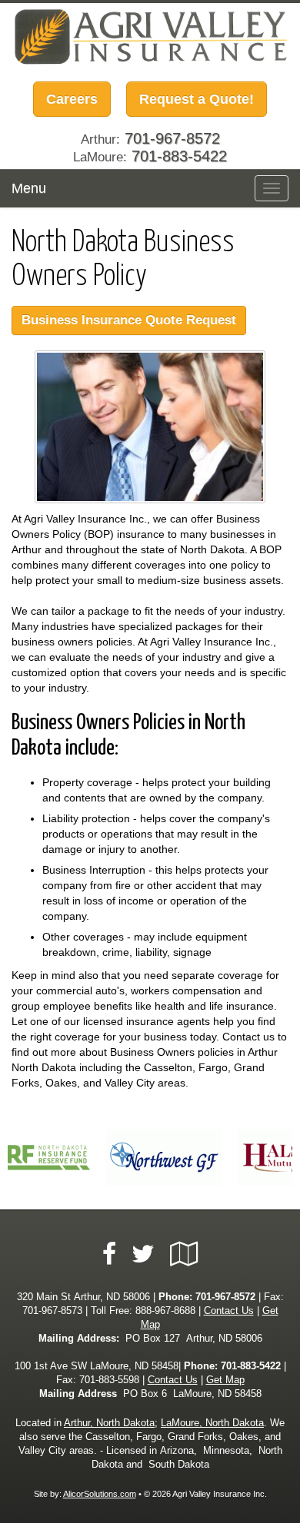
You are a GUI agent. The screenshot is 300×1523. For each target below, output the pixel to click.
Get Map (225, 1380)
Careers (72, 99)
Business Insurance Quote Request (129, 320)
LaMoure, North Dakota (212, 1423)
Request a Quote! (196, 99)
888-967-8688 (165, 1311)
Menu (29, 188)
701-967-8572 (225, 1297)
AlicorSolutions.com (99, 1493)
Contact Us (229, 1311)
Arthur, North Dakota (109, 1423)
